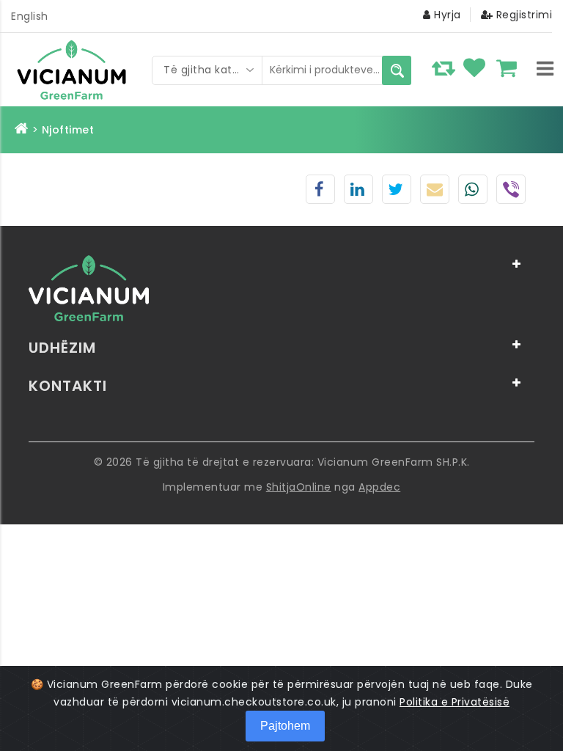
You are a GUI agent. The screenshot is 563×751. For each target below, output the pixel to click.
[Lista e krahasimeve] (444, 67)
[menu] (544, 68)
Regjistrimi (522, 14)
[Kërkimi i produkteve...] (396, 70)
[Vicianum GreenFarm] (76, 70)
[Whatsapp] (472, 191)
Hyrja (446, 14)
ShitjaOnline (298, 487)
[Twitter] (396, 191)
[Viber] (511, 193)
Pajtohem (285, 725)
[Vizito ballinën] (22, 129)
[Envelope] (435, 191)
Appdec (379, 487)
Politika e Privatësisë (454, 702)
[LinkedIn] (357, 191)
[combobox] (207, 70)
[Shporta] (509, 67)
